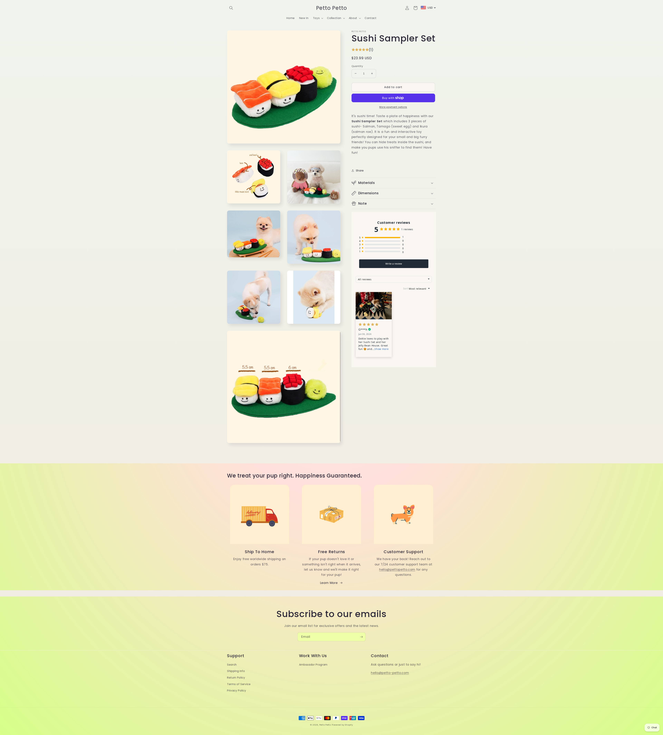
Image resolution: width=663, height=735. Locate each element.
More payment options (393, 106)
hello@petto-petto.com (390, 673)
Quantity (357, 66)
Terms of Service (239, 684)
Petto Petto (325, 724)
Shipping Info (236, 671)
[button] (231, 8)
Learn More (329, 583)
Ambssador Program (313, 664)
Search (232, 664)
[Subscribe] (361, 636)
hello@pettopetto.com (397, 569)
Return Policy (236, 677)
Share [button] (360, 170)
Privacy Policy (236, 690)
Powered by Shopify (342, 724)
